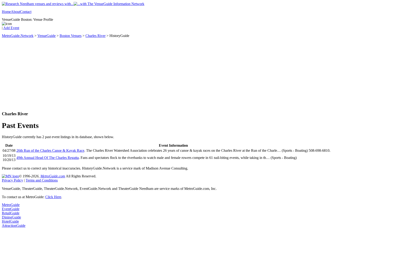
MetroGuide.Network (17, 36)
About (15, 12)
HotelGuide (10, 221)
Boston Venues (71, 36)
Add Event (11, 28)
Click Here (53, 197)
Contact (25, 12)
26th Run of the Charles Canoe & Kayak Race (50, 150)
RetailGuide (10, 213)
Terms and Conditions (42, 180)
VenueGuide (46, 36)
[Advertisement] (199, 74)
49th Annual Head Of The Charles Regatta (47, 158)
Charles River (95, 36)
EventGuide (10, 209)
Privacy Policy (12, 180)
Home (6, 12)
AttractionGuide (13, 226)
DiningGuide (11, 217)
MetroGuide (11, 205)
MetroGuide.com (52, 176)
